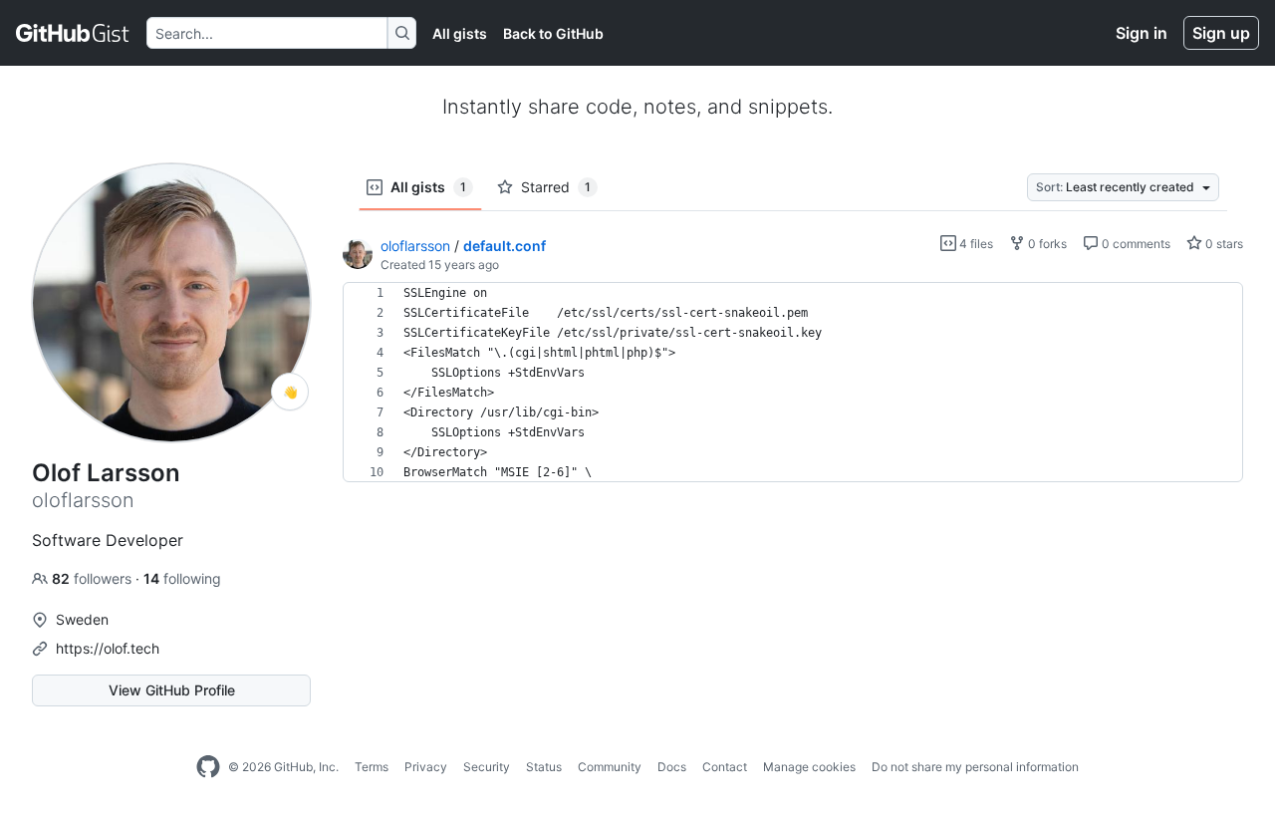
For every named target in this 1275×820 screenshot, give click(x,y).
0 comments (1134, 243)
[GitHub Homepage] (208, 767)
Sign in (1141, 33)
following (182, 578)
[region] (793, 382)
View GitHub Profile (172, 690)
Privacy (425, 766)
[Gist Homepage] (73, 33)
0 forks (1046, 243)
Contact (724, 766)
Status (544, 766)
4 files (974, 243)
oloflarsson (415, 245)
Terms (371, 766)
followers (93, 578)
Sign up (1221, 33)
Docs (671, 766)
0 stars (1222, 243)
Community (609, 766)
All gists (459, 33)
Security (486, 766)
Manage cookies (809, 766)
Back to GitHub (553, 33)
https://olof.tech (107, 648)
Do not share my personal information (975, 766)
